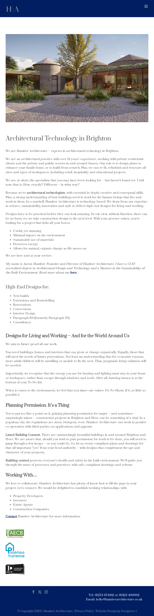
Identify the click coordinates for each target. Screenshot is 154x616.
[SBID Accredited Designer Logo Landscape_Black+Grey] (15, 565)
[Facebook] (33, 592)
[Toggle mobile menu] (146, 6)
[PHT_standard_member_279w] (15, 544)
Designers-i (129, 611)
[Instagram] (46, 592)
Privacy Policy (84, 611)
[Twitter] (40, 592)
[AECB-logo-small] (15, 530)
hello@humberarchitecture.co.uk (119, 599)
